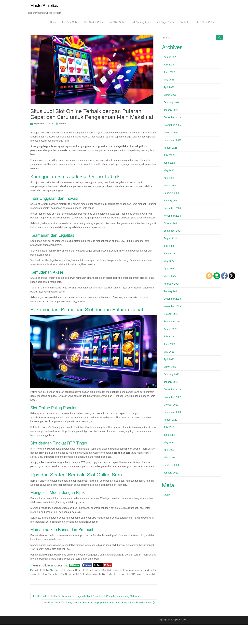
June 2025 (169, 162)
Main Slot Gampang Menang (128, 570)
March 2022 (170, 457)
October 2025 (171, 132)
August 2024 (170, 238)
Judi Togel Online (165, 22)
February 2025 (172, 193)
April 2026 (169, 87)
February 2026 (172, 102)
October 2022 (171, 404)
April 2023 (169, 359)
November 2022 (172, 397)
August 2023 (170, 329)
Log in (167, 494)
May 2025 (169, 170)
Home (53, 22)
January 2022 (171, 472)
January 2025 (171, 200)
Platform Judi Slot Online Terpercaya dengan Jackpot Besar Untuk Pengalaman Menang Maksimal (87, 596)
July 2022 (169, 427)
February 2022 (172, 465)
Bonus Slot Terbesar (64, 570)
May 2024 (169, 261)
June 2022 (169, 434)
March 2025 (170, 185)
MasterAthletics (44, 5)
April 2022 (169, 449)
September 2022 (173, 412)
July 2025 (169, 155)
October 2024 (171, 223)
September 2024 (173, 230)
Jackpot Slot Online (103, 570)
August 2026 (170, 57)
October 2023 (171, 313)
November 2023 (172, 306)
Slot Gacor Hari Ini (70, 574)
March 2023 (170, 366)
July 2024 (169, 245)
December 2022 (172, 389)
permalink (151, 574)
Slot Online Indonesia (90, 574)
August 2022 (170, 419)
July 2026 (169, 64)
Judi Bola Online (70, 22)
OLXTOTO (181, 619)
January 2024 (171, 291)
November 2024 (172, 215)
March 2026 (170, 94)
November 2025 (172, 125)
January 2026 (171, 110)
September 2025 (173, 140)
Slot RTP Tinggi (133, 574)
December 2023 (172, 298)
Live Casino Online (94, 22)
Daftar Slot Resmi (84, 570)
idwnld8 (62, 123)
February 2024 (172, 283)
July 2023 (169, 336)
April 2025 (169, 177)
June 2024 (169, 253)
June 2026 (169, 72)
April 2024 (169, 268)
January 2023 (171, 381)
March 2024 (170, 276)
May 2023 (169, 351)
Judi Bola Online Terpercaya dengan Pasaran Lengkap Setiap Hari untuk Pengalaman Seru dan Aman (98, 602)
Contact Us (185, 22)
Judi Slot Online (117, 22)
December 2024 (172, 208)
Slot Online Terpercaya (113, 574)
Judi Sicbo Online (206, 22)
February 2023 (172, 374)
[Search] (219, 37)
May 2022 (169, 442)
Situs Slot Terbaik (50, 574)
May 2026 (169, 79)
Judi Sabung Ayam (141, 22)
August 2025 (170, 147)
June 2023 (169, 344)
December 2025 (172, 117)
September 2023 (173, 321)
